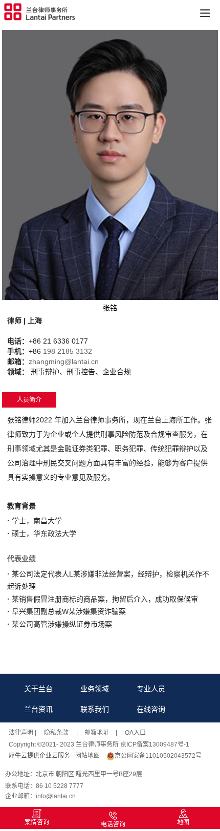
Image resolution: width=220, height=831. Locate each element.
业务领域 (94, 689)
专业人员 (151, 689)
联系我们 (94, 709)
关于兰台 (38, 689)
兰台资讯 (38, 709)
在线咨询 (151, 709)
